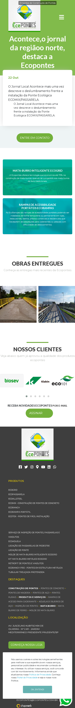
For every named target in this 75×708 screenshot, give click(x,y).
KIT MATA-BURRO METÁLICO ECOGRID (27, 559)
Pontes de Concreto (52, 588)
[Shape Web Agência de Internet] (26, 706)
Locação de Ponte (18, 550)
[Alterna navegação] (61, 17)
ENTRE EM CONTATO (35, 138)
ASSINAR (35, 413)
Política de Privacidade (40, 674)
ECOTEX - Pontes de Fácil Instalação (28, 516)
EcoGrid (12, 490)
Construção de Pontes (23, 588)
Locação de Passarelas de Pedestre (29, 545)
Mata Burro (48, 606)
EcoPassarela (16, 494)
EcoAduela (14, 541)
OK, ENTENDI (37, 689)
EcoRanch (14, 507)
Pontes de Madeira (19, 592)
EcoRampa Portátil (19, 512)
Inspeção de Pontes (26, 606)
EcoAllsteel (15, 498)
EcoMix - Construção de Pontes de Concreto (33, 503)
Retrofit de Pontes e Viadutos (26, 563)
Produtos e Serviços (32, 597)
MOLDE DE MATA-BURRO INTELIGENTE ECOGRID (32, 554)
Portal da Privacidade (27, 677)
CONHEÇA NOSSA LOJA (26, 645)
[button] (26, 396)
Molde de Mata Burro (42, 610)
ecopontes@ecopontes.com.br (37, 700)
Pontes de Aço (41, 592)
